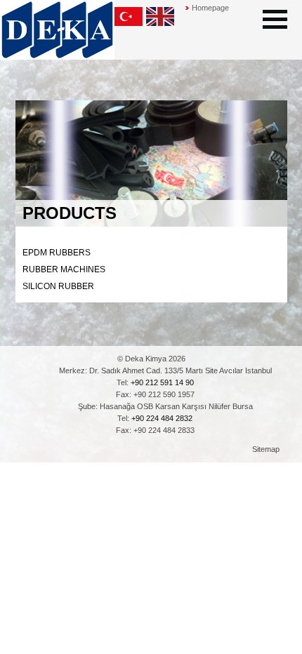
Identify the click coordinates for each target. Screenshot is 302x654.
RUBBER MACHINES (63, 269)
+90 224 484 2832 (161, 418)
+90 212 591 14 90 (162, 382)
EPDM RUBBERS (56, 253)
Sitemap (266, 449)
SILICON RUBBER (58, 286)
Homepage (210, 8)
